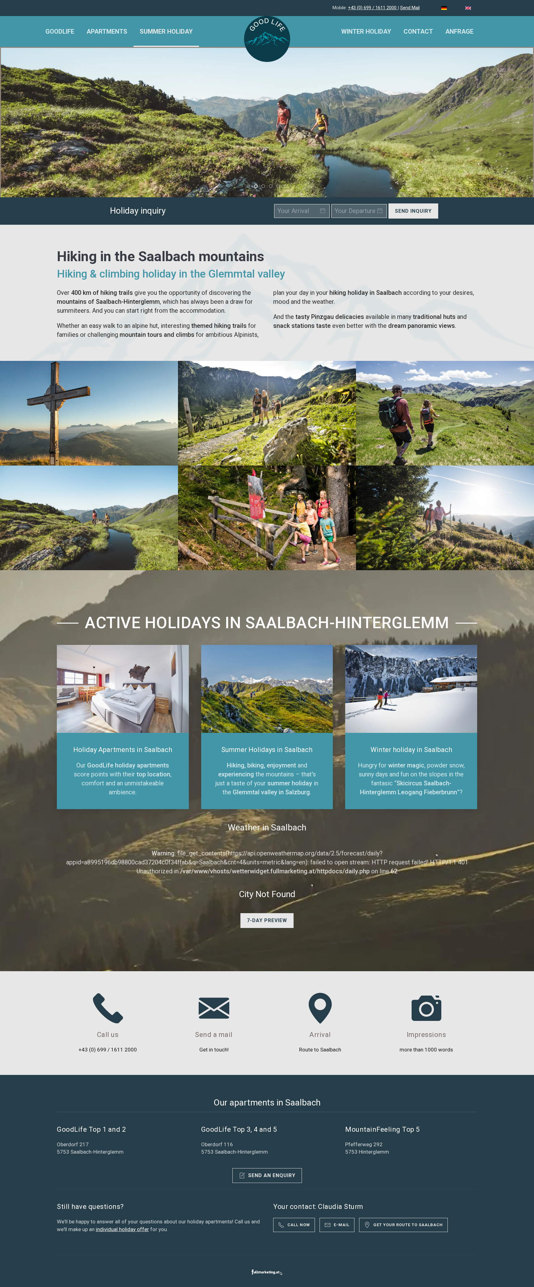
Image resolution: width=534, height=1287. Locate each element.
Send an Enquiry (271, 1175)
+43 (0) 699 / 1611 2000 (373, 7)
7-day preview (267, 920)
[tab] (248, 186)
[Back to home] (267, 39)
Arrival (320, 1034)
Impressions (426, 1034)
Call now (298, 1224)
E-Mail (342, 1224)
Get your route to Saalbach (408, 1224)
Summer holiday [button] (166, 31)
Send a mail (214, 1034)
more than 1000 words (426, 1050)
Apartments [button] (107, 31)
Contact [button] (418, 31)
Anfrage (459, 31)
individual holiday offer (122, 1229)
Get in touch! (214, 1050)
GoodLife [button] (59, 31)
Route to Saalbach (320, 1050)
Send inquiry (413, 211)
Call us (108, 1034)
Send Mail (410, 7)
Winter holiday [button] (366, 31)
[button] (16, 123)
